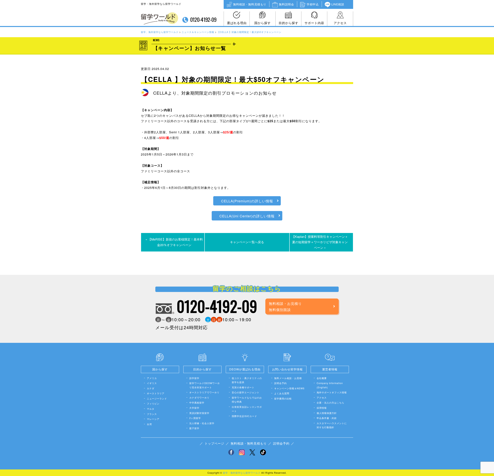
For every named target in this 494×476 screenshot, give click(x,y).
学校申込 (313, 4)
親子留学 (194, 428)
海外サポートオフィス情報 (332, 392)
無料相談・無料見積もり (249, 4)
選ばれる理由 (237, 23)
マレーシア (153, 418)
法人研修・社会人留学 (201, 423)
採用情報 (322, 407)
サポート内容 (314, 23)
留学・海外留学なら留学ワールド (242, 472)
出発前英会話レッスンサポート (247, 409)
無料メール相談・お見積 (288, 378)
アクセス (340, 23)
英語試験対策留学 (199, 413)
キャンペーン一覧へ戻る (247, 242)
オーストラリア (155, 393)
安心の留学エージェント (245, 392)
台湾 (149, 424)
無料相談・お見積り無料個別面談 (285, 306)
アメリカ (152, 378)
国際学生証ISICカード (244, 416)
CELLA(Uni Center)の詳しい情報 (247, 215)
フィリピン (153, 403)
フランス (152, 413)
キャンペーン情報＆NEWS (289, 388)
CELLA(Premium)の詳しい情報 (247, 200)
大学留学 (194, 407)
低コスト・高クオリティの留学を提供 (247, 380)
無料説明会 (286, 4)
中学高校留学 (196, 402)
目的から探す (288, 23)
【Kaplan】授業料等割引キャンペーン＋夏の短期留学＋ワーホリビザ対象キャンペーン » (320, 242)
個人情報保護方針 (327, 413)
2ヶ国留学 (195, 418)
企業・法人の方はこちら (330, 402)
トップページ (214, 443)
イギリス (152, 383)
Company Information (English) (330, 385)
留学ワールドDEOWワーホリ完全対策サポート (204, 385)
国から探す (262, 23)
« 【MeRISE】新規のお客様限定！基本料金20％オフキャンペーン (174, 242)
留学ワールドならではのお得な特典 (247, 399)
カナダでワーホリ (199, 397)
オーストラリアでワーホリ (204, 392)
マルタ (150, 408)
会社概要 (322, 378)
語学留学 (194, 378)
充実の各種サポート (243, 387)
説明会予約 (280, 383)
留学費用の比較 (283, 398)
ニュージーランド (157, 398)
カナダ (150, 388)
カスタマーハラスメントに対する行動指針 (332, 425)
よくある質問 (281, 393)
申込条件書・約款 (327, 418)
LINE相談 (337, 4)
